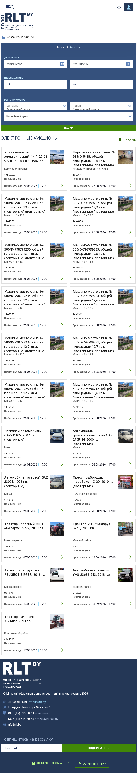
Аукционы (75, 47)
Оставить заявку (94, 763)
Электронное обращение (53, 763)
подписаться (99, 748)
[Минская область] (36, 109)
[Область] (36, 106)
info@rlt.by (14, 724)
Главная (61, 47)
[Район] (101, 106)
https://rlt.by (37, 702)
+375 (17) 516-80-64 (20, 37)
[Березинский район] (101, 109)
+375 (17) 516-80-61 (28, 713)
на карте (130, 139)
